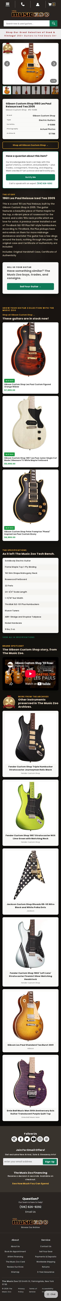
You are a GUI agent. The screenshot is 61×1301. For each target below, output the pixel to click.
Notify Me (30, 177)
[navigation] (7, 4)
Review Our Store (15, 1267)
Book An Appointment (15, 1251)
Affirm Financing (15, 1256)
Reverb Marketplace (14, 1139)
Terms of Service (33, 1290)
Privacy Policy (21, 1290)
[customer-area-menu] (38, 4)
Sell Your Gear (45, 1251)
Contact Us (45, 1246)
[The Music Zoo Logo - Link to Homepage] (30, 13)
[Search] (53, 23)
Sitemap (15, 1272)
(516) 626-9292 (44, 183)
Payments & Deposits (45, 1256)
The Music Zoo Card (15, 1261)
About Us (15, 1246)
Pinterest (46, 1139)
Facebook (20, 1139)
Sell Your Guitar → (30, 286)
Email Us (30, 1211)
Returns (46, 1267)
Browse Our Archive (30, 1227)
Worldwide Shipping (45, 1261)
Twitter (27, 1139)
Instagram (40, 1139)
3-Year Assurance (45, 1272)
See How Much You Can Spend (30, 1183)
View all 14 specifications (19, 637)
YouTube (33, 1139)
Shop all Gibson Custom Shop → (30, 145)
